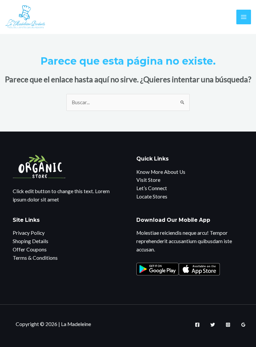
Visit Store (148, 180)
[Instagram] (228, 324)
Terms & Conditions (35, 258)
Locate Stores (151, 196)
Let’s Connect (151, 188)
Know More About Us (160, 172)
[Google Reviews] (243, 324)
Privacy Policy (29, 233)
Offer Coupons (30, 249)
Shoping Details (30, 241)
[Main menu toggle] (243, 17)
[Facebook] (197, 324)
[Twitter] (212, 324)
